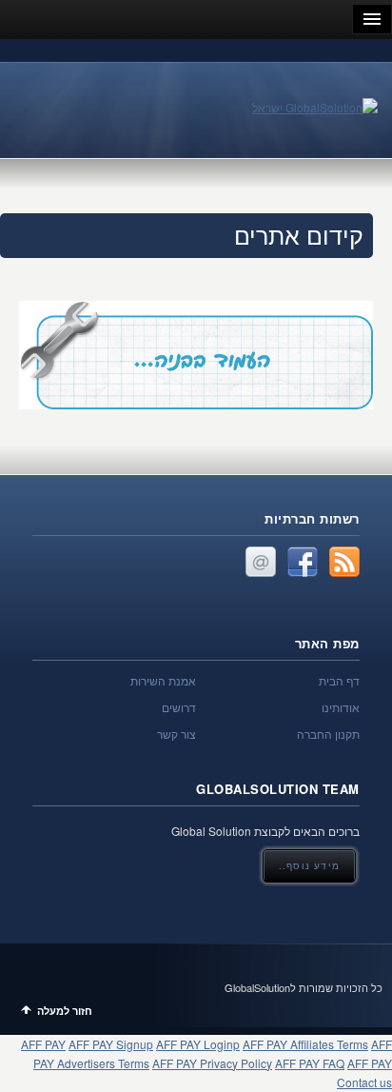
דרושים (179, 707)
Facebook (302, 561)
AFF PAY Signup (111, 1044)
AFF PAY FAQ (309, 1063)
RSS (344, 561)
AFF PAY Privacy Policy (212, 1063)
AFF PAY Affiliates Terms (305, 1044)
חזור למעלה (64, 1010)
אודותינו (341, 707)
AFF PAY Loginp (198, 1044)
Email (260, 561)
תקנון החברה (328, 733)
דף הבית (339, 680)
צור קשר (176, 733)
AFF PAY (43, 1044)
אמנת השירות (163, 680)
